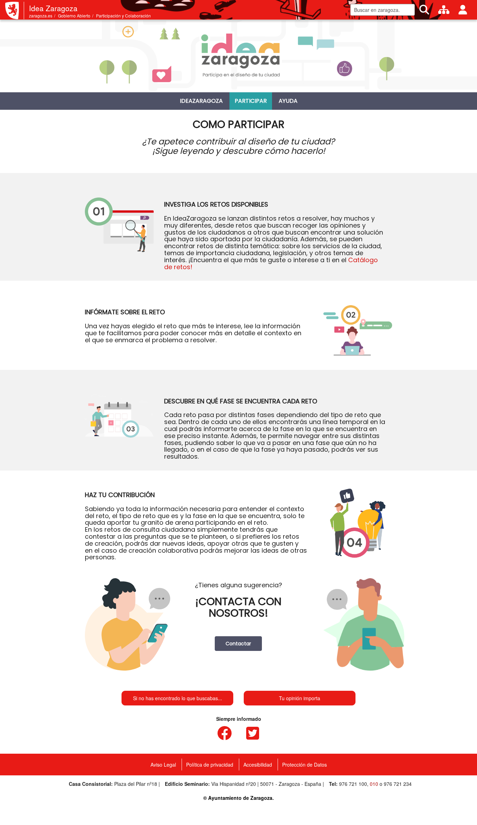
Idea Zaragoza (53, 8)
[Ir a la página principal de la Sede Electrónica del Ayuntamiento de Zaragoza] (14, 10)
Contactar (238, 643)
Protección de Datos (304, 764)
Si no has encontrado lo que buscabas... (177, 698)
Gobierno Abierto (74, 16)
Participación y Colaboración (123, 16)
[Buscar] (424, 9)
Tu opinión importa (299, 698)
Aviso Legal (163, 764)
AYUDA (288, 101)
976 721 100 (353, 783)
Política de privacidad (209, 764)
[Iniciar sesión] (463, 9)
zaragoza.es (40, 16)
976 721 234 (398, 783)
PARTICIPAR (251, 101)
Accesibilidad (257, 764)
